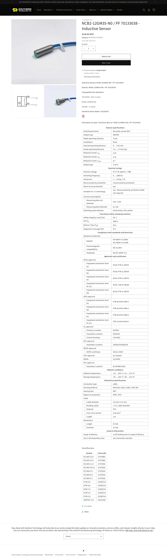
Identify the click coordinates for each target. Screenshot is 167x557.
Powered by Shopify (37, 555)
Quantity (85, 44)
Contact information (95, 555)
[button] (48, 10)
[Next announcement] (155, 2)
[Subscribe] (100, 536)
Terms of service (70, 555)
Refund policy (49, 555)
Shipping (85, 37)
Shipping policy (82, 555)
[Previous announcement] (12, 2)
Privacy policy (59, 555)
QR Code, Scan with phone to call (139, 530)
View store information (92, 76)
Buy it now (106, 63)
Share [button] (86, 512)
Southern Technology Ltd (23, 555)
